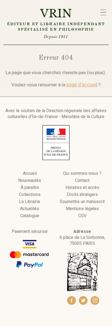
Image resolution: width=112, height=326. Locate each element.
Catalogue (29, 215)
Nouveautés (29, 180)
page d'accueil (81, 84)
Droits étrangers (82, 194)
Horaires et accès (82, 187)
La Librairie (29, 201)
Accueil (30, 173)
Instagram (95, 300)
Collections (30, 194)
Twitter (83, 300)
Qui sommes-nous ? (82, 173)
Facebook (71, 300)
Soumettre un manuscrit (82, 201)
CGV (82, 215)
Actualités (29, 208)
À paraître (30, 187)
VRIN (56, 23)
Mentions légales (82, 208)
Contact (82, 180)
